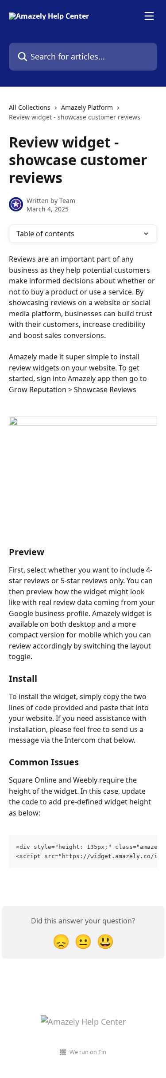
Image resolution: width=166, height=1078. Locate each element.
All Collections (29, 107)
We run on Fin (87, 1052)
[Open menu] (149, 16)
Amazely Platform (87, 107)
